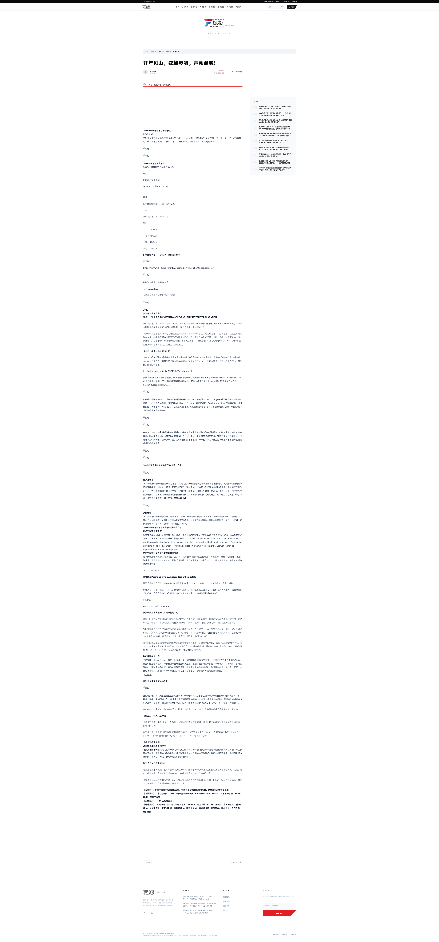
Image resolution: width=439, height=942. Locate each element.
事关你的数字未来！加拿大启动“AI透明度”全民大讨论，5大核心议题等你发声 (199, 911)
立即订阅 (291, 7)
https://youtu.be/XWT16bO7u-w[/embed (171, 370)
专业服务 (286, 1)
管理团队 (278, 1)
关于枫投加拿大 (268, 1)
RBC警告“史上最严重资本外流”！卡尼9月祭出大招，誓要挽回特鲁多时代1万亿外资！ (199, 904)
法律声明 (293, 934)
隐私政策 (275, 934)
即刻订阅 (279, 913)
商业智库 (203, 7)
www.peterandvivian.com (156, 606)
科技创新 (212, 7)
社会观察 (185, 7)
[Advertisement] (192, 108)
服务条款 (284, 934)
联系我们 (294, 1)
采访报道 (230, 7)
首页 (177, 7)
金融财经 (194, 7)
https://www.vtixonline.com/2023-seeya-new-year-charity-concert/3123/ (178, 267)
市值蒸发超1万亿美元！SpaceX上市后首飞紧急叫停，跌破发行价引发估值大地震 (199, 897)
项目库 (238, 7)
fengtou (153, 71)
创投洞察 (221, 7)
